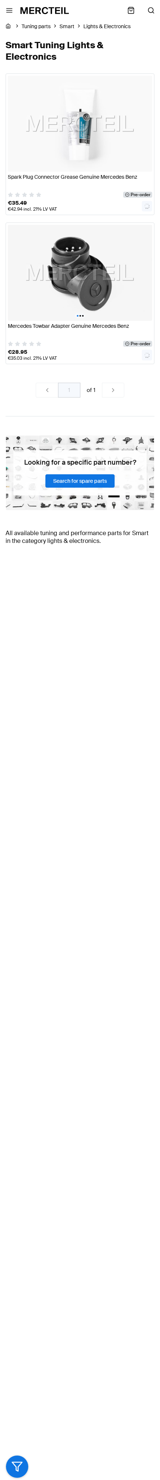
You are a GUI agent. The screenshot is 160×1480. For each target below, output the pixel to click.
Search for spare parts (80, 481)
